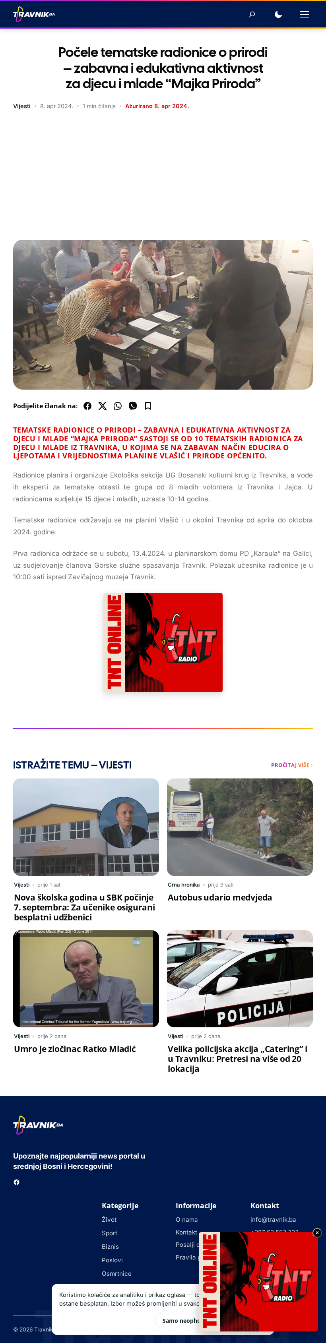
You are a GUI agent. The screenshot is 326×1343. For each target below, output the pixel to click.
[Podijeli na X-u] (102, 406)
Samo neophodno (187, 1320)
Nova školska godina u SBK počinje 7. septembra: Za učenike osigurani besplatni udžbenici (84, 907)
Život (109, 1219)
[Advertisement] (163, 176)
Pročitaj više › (292, 765)
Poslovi (112, 1260)
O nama (187, 1219)
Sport (109, 1233)
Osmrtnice (117, 1273)
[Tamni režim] (278, 14)
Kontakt (186, 1232)
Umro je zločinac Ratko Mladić (75, 1048)
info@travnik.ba (273, 1219)
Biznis (110, 1246)
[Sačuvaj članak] (148, 406)
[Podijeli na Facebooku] (87, 406)
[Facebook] (16, 1182)
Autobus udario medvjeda (220, 897)
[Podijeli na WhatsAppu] (117, 406)
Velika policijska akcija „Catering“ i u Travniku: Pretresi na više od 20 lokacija (237, 1058)
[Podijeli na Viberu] (133, 406)
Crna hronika (184, 884)
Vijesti (22, 106)
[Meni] (304, 14)
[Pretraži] (252, 14)
